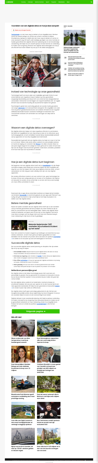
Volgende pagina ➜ (35, 311)
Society (23, 2)
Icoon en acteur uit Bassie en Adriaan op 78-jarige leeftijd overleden (75, 64)
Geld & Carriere (39, 2)
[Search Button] (91, 2)
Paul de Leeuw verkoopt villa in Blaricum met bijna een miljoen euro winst (48, 396)
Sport (47, 2)
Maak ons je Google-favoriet (23, 30)
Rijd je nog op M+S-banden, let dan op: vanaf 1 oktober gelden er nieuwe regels (22, 448)
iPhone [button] (38, 144)
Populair (53, 2)
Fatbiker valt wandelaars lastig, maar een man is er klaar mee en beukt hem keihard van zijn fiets (76, 69)
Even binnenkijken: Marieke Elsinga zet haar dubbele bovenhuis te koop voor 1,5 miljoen (20, 367)
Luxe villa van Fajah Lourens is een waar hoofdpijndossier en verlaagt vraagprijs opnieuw (21, 422)
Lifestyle (30, 2)
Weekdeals (61, 2)
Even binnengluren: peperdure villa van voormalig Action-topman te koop (47, 340)
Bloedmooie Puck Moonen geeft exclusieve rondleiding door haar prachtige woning (23, 396)
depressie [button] (21, 108)
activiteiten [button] (24, 260)
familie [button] (39, 256)
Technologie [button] (15, 34)
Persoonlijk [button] (23, 195)
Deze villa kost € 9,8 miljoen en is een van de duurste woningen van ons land (48, 448)
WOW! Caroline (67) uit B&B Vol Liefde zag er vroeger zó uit (76, 74)
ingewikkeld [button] (46, 165)
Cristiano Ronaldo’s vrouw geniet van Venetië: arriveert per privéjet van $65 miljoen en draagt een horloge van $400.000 (48, 368)
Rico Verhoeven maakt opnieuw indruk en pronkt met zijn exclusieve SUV (48, 422)
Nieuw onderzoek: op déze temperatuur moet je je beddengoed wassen (20, 340)
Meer (68, 2)
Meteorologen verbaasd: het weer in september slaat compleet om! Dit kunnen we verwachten (71, 49)
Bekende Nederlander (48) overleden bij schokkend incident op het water (76, 58)
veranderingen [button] (41, 304)
